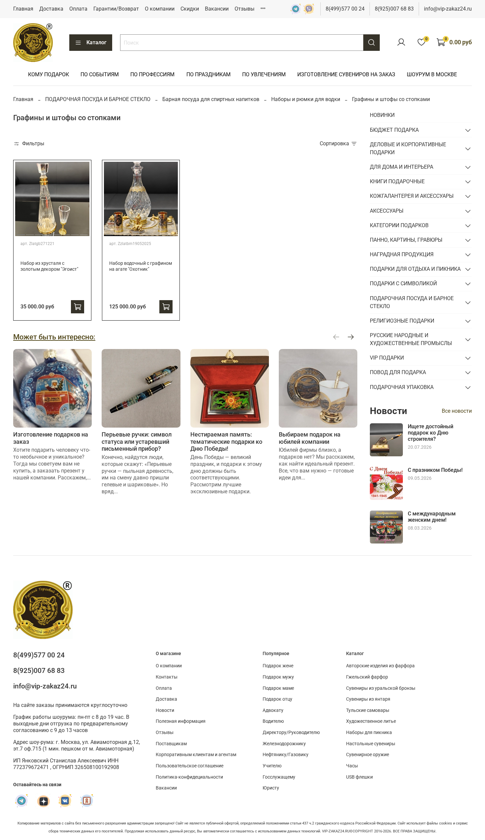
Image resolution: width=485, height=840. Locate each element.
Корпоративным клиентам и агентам (196, 754)
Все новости (457, 411)
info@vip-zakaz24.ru (448, 9)
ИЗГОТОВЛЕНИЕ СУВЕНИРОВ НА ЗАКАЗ (346, 74)
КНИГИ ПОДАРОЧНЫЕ (397, 181)
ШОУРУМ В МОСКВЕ (432, 74)
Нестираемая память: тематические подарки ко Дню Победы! (226, 441)
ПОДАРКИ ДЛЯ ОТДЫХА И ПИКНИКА (415, 269)
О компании (160, 9)
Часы (352, 766)
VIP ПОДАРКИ (387, 358)
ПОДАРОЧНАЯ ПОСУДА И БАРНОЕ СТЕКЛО (97, 99)
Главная (23, 9)
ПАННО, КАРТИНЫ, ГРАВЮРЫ (406, 240)
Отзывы (244, 9)
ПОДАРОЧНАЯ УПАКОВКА (402, 387)
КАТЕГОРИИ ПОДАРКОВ (399, 225)
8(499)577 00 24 (345, 9)
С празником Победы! (435, 470)
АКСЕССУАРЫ (387, 211)
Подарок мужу (278, 677)
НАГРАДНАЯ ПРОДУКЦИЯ (402, 254)
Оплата (78, 9)
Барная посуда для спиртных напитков (210, 99)
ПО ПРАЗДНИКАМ (208, 74)
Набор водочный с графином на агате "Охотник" (140, 266)
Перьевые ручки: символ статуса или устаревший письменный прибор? (137, 441)
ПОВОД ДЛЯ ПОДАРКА (398, 372)
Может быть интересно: (54, 336)
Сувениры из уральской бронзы (380, 688)
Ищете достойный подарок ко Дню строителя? (430, 432)
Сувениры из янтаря (368, 699)
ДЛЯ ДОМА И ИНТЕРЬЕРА (401, 167)
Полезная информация (181, 721)
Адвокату (273, 710)
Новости (165, 710)
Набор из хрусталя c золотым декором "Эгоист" (49, 266)
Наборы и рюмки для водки (305, 99)
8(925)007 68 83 (394, 9)
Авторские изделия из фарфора (380, 666)
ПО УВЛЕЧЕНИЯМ (264, 74)
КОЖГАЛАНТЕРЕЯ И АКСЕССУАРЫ (412, 196)
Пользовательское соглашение (189, 766)
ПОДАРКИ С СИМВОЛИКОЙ (403, 283)
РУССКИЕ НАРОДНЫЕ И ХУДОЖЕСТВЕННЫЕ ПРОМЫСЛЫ (411, 339)
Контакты (167, 677)
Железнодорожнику (284, 744)
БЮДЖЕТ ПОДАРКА (394, 130)
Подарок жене (278, 666)
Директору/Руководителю (291, 732)
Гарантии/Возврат (116, 9)
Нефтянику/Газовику (285, 754)
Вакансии (217, 9)
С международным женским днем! (432, 516)
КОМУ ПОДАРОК (48, 74)
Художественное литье (371, 721)
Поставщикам (171, 744)
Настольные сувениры (370, 744)
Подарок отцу (277, 699)
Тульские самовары (367, 710)
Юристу (271, 788)
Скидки (189, 9)
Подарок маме (278, 688)
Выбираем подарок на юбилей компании (309, 438)
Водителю (273, 721)
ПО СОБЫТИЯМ (100, 74)
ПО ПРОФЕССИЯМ (152, 74)
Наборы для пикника (369, 732)
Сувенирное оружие (367, 754)
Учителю (272, 766)
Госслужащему (279, 777)
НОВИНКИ (382, 115)
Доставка (51, 9)
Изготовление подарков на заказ (50, 438)
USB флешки (359, 777)
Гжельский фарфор (367, 677)
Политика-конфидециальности (189, 777)
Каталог (96, 42)
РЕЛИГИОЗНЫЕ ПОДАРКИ (402, 321)
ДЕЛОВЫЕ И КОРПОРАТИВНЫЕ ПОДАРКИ (408, 148)
